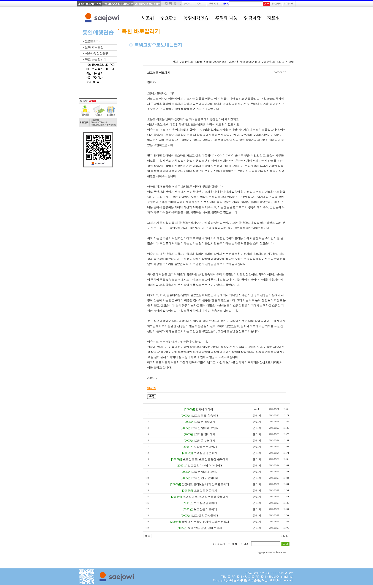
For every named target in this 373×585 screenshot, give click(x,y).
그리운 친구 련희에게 (205, 478)
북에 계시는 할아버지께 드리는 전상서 (205, 521)
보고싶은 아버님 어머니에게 (205, 465)
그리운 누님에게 (205, 440)
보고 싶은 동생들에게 (205, 515)
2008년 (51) (253, 61)
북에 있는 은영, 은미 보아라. (205, 528)
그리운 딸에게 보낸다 (205, 428)
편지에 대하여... (205, 409)
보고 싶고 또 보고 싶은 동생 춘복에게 (205, 459)
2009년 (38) (269, 61)
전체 (175, 61)
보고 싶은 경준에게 (205, 453)
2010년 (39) (285, 61)
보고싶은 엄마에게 (205, 503)
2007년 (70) (236, 61)
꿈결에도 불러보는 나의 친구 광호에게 (205, 484)
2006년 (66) (220, 61)
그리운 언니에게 (205, 434)
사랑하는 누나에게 (205, 446)
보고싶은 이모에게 (205, 509)
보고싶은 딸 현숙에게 (205, 415)
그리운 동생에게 (205, 421)
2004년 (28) (187, 61)
